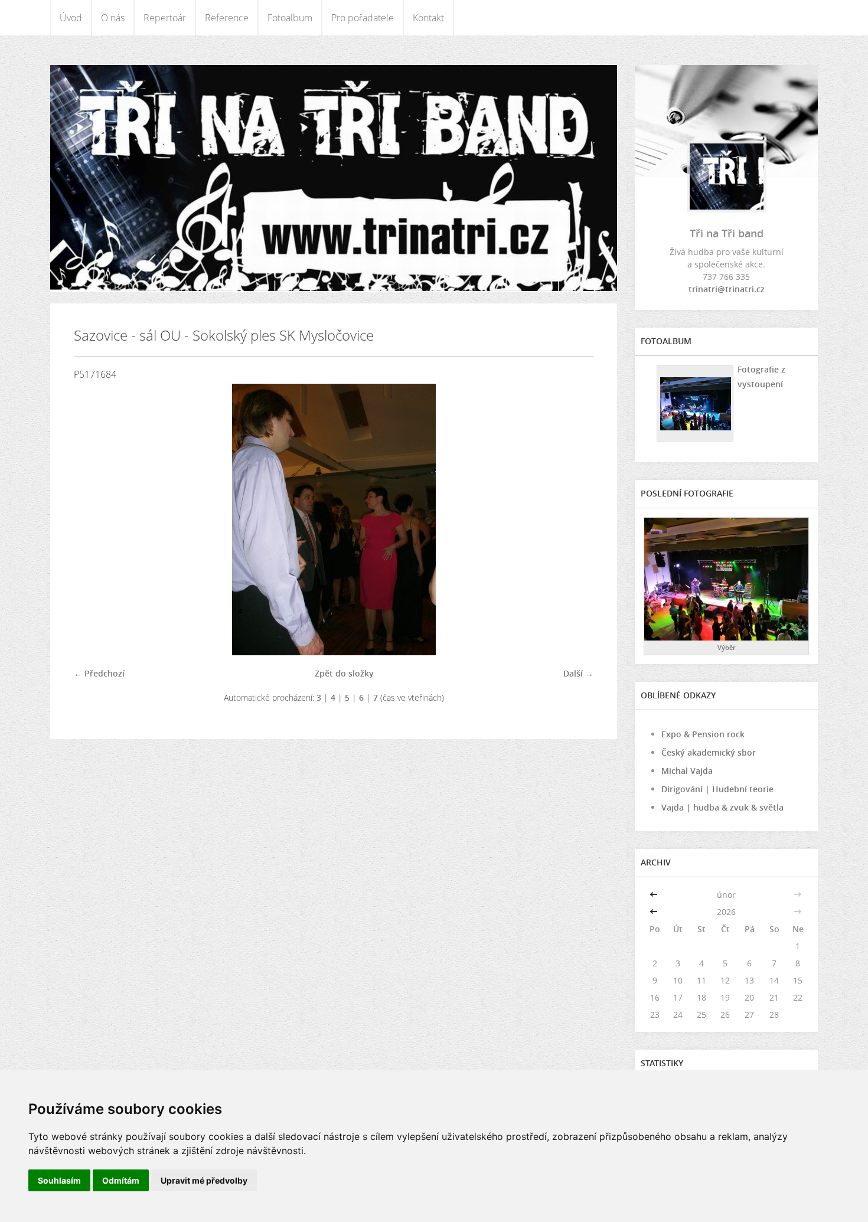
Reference (227, 17)
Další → (578, 673)
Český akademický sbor (708, 752)
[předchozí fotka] (93, 519)
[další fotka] (574, 519)
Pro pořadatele (362, 17)
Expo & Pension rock (703, 734)
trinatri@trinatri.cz (726, 289)
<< (655, 894)
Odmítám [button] (120, 1180)
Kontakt (428, 17)
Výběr (726, 647)
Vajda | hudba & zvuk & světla (722, 807)
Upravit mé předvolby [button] (204, 1180)
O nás (113, 17)
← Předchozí (99, 673)
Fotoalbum (289, 17)
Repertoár (164, 17)
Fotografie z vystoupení (761, 377)
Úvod (71, 17)
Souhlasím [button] (59, 1180)
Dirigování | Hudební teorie (717, 789)
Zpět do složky (344, 673)
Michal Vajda (687, 770)
